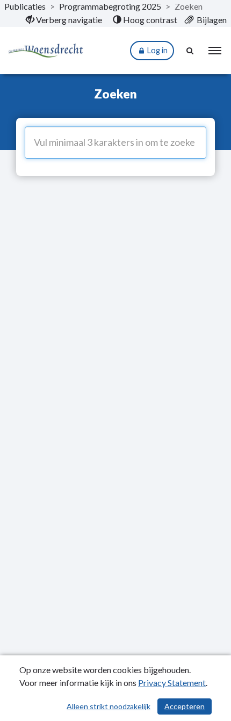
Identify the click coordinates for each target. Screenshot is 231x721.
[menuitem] (64, 20)
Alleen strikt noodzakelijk (108, 706)
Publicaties (25, 6)
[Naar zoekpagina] (190, 50)
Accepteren (184, 706)
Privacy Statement (172, 682)
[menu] (215, 50)
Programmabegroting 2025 (110, 6)
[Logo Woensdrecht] (45, 50)
